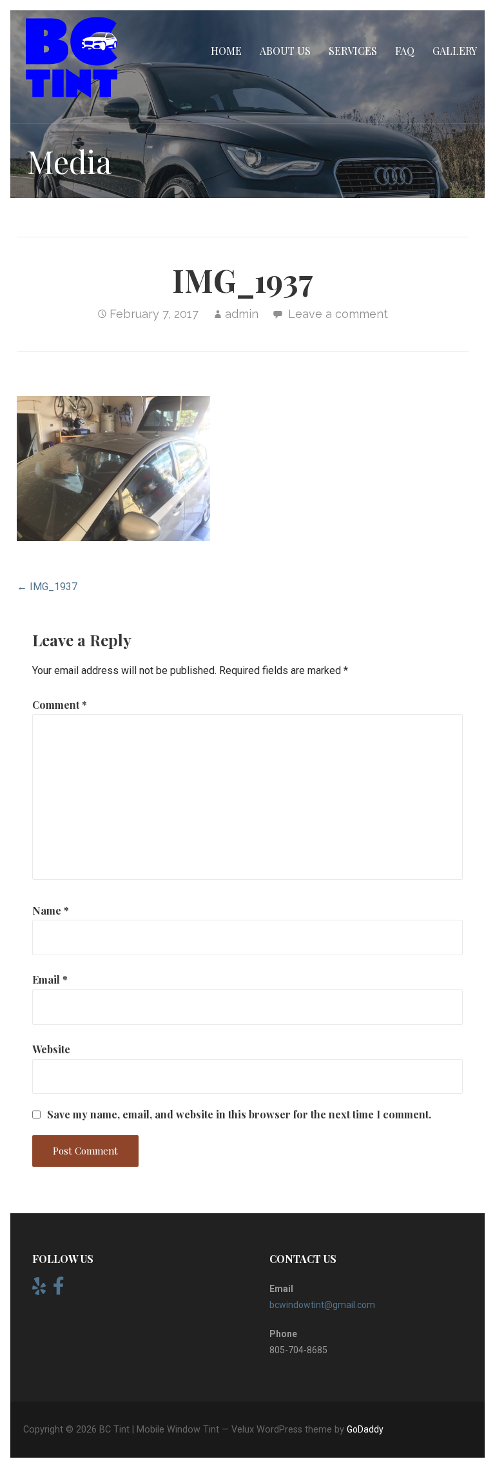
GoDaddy (365, 1429)
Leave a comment (338, 314)
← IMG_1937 (47, 586)
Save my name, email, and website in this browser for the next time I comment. (239, 1114)
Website (51, 1049)
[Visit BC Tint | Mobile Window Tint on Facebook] (58, 1289)
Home (226, 50)
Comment (59, 704)
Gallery (454, 50)
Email (50, 979)
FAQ (404, 50)
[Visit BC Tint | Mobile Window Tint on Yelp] (39, 1289)
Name (50, 910)
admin (241, 314)
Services (353, 50)
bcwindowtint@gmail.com (322, 1305)
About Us (285, 50)
